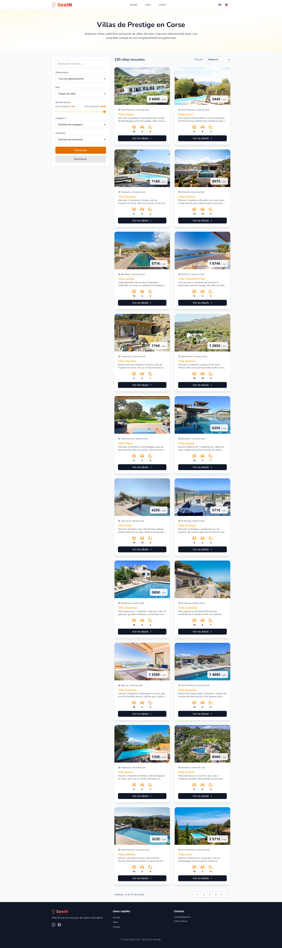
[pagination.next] (227, 894)
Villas (148, 4)
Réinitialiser (80, 159)
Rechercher (80, 150)
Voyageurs (60, 118)
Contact (162, 4)
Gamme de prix (62, 102)
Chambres (60, 133)
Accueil (133, 4)
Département (61, 72)
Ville (57, 87)
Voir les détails (140, 138)
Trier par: (198, 59)
